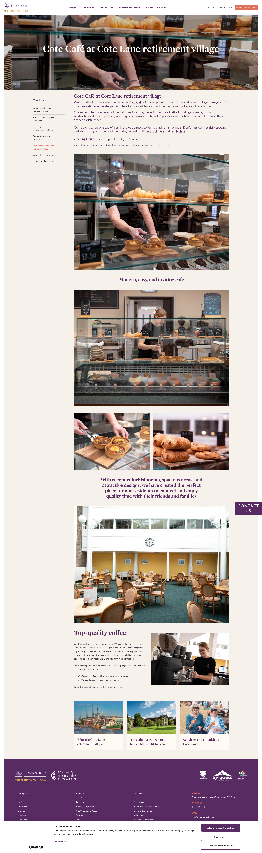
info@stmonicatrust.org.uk (203, 817)
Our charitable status (143, 811)
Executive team (82, 798)
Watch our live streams (144, 820)
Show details (60, 841)
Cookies (21, 798)
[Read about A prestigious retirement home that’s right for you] (151, 717)
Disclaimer (22, 807)
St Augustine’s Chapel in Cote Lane (43, 119)
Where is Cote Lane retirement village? (42, 109)
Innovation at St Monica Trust (147, 807)
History (137, 798)
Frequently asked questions (44, 161)
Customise (219, 837)
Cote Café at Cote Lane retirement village (43, 147)
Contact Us (248, 508)
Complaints (23, 820)
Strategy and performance (87, 807)
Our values (138, 793)
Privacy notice (24, 793)
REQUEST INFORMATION (246, 7)
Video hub (138, 815)
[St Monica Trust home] (16, 7)
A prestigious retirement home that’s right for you (44, 128)
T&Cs (20, 802)
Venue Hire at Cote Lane (44, 155)
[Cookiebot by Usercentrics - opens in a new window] (36, 848)
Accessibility (23, 815)
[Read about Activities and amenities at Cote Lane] (204, 717)
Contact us (80, 815)
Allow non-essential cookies (220, 828)
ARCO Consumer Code (86, 811)
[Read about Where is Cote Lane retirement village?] (98, 717)
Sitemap (21, 811)
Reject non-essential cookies (221, 846)
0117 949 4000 (198, 807)
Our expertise (140, 802)
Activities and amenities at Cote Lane (44, 138)
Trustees (80, 802)
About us (80, 793)
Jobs (78, 820)
